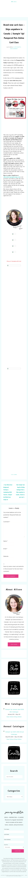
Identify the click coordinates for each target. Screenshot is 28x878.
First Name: (6, 829)
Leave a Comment (14, 48)
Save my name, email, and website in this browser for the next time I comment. (13, 569)
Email (5, 548)
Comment (6, 521)
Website (5, 556)
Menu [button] (15, 1)
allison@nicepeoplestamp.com (11, 177)
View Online (10, 717)
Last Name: (6, 834)
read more (14, 644)
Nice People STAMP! (14, 10)
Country (6, 844)
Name (5, 541)
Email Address (7, 839)
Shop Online (18, 717)
